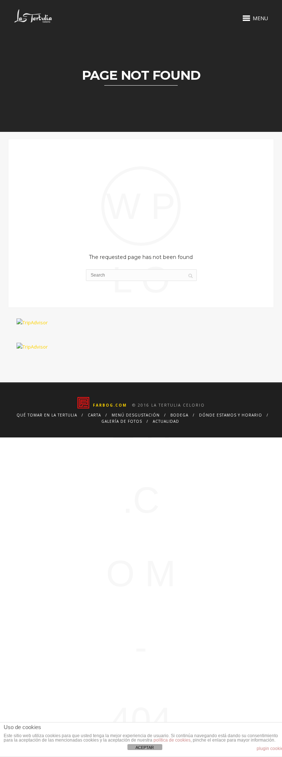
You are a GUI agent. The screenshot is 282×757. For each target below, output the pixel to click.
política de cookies (172, 740)
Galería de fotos (121, 421)
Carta (94, 415)
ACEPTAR (144, 747)
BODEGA (179, 415)
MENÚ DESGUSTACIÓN (136, 415)
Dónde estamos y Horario (230, 415)
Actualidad (166, 421)
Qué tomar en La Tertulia (47, 415)
